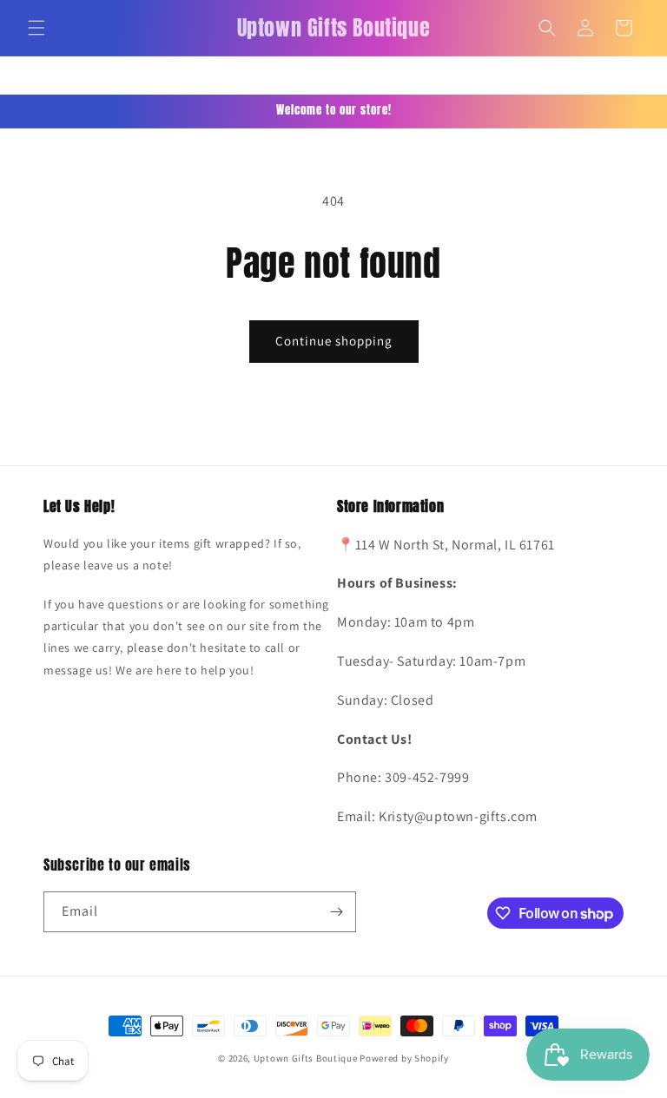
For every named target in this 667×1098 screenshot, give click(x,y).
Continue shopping (334, 340)
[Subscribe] (336, 911)
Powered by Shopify (404, 1058)
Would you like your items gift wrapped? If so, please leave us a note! (172, 554)
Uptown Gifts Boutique (306, 1058)
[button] (36, 28)
